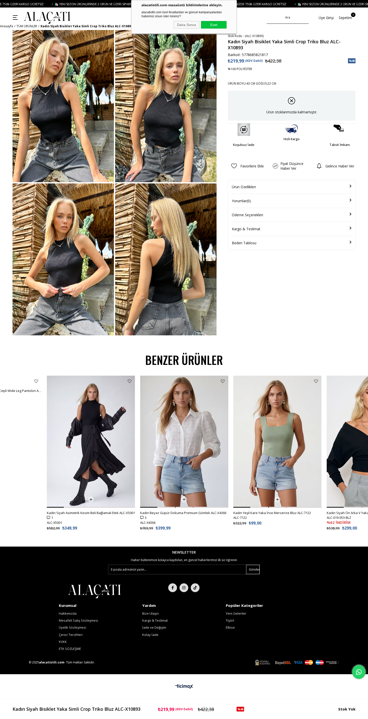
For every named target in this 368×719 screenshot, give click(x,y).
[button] (55, 507)
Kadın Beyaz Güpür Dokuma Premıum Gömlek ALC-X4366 (183, 513)
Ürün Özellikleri (244, 186)
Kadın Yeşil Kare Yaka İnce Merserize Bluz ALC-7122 (272, 513)
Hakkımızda (68, 613)
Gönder (254, 569)
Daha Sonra (186, 25)
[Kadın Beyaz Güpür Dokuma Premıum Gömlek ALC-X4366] (184, 442)
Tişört (230, 620)
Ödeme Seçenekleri (247, 214)
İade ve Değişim (154, 627)
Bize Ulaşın (150, 613)
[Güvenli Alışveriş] (297, 662)
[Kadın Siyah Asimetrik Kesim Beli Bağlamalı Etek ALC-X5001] (91, 442)
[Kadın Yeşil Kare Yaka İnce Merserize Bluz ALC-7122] (277, 442)
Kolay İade (150, 634)
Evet (213, 25)
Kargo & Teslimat (246, 228)
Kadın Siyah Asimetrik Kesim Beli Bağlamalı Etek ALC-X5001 (91, 513)
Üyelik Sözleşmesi (72, 627)
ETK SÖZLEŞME (70, 648)
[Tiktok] (195, 587)
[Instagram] (183, 587)
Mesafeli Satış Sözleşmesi (78, 620)
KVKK (63, 641)
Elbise (230, 627)
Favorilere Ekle (36, 381)
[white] (94, 591)
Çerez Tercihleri (71, 634)
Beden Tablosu (244, 243)
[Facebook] (172, 587)
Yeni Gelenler (236, 613)
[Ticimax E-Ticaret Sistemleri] (184, 686)
